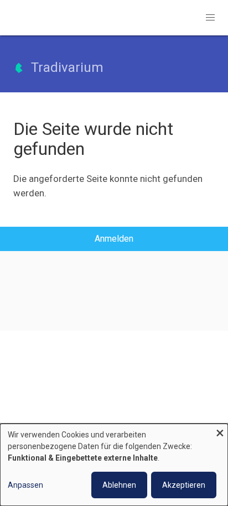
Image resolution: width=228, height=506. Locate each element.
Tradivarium (67, 67)
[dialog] (114, 465)
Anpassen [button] (25, 485)
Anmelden (114, 238)
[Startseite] (19, 72)
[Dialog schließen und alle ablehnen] (219, 430)
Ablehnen (119, 485)
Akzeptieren (183, 485)
